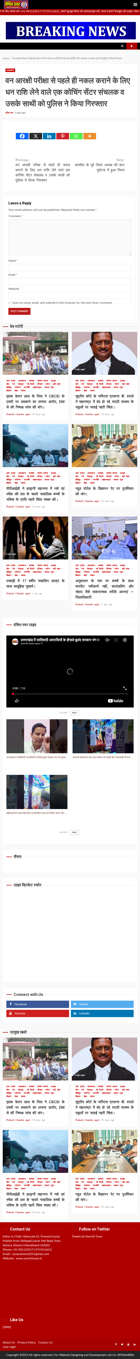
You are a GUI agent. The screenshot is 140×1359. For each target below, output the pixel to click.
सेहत (17, 391)
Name (13, 260)
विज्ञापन (9, 391)
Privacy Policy (27, 1342)
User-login (9, 1346)
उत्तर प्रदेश (11, 381)
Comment (15, 216)
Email (12, 274)
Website (13, 288)
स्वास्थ (23, 391)
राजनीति (27, 387)
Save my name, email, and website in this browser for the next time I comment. (62, 302)
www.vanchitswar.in (29, 1258)
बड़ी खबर (57, 384)
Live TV (131, 46)
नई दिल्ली (31, 384)
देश (14, 384)
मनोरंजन (18, 387)
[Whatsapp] (76, 136)
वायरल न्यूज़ (50, 387)
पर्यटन (48, 384)
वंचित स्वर (9, 113)
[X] (35, 136)
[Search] (122, 46)
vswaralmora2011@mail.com (30, 1254)
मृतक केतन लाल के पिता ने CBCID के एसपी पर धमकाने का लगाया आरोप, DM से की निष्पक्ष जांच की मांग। (35, 353)
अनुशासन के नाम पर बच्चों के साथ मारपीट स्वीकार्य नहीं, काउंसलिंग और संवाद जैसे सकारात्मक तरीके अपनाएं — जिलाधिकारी (104, 538)
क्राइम (54, 381)
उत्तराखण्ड (10, 70)
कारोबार (32, 381)
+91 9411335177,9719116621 (32, 1249)
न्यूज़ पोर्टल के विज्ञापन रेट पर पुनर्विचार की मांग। (104, 445)
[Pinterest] (62, 136)
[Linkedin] (49, 136)
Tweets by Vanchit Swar (87, 1236)
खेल (8, 384)
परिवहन (40, 384)
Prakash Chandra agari (18, 414)
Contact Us (45, 1342)
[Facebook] (22, 136)
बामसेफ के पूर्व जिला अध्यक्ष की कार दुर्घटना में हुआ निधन (100, 165)
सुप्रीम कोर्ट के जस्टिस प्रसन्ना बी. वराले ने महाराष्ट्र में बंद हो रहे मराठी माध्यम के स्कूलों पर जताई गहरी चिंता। (104, 353)
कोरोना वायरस (43, 381)
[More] (89, 136)
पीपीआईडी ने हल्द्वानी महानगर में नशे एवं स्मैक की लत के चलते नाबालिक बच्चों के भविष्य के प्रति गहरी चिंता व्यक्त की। (35, 445)
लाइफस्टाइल (38, 387)
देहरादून (21, 384)
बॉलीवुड (9, 387)
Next (74, 713)
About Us (9, 1342)
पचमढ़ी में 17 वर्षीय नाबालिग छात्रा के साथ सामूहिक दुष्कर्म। (35, 538)
